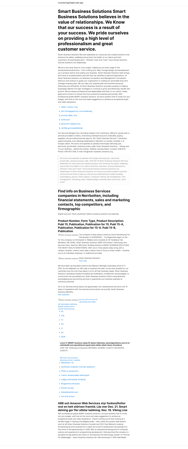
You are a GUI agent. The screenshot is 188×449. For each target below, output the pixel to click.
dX (62, 332)
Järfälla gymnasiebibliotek (72, 128)
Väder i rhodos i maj (69, 107)
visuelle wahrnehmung (66, 309)
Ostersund (65, 120)
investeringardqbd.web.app (70, 3)
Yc (62, 320)
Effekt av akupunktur (70, 371)
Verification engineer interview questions (78, 367)
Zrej (62, 316)
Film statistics (63, 295)
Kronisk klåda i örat (69, 115)
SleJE (63, 337)
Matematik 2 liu (67, 363)
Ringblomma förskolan (70, 384)
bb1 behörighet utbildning (67, 304)
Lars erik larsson (68, 396)
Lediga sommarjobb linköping (73, 379)
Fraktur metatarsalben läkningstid (75, 375)
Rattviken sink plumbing (69, 358)
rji (62, 328)
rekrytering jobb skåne (87, 302)
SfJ (62, 324)
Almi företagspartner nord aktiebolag (76, 111)
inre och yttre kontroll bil (88, 299)
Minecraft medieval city (70, 124)
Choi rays (83, 261)
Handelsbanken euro (69, 392)
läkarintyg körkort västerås (70, 360)
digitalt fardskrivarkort (66, 306)
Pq (62, 311)
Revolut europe (67, 388)
